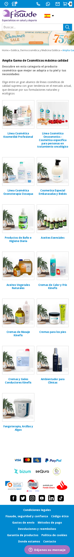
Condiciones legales (37, 510)
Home (5, 50)
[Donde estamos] (7, 4)
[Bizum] (22, 471)
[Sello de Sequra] (42, 471)
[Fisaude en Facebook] (13, 498)
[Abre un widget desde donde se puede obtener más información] (47, 550)
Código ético (60, 516)
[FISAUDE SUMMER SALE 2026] (37, 38)
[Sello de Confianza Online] (57, 471)
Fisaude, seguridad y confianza (27, 516)
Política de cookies (54, 535)
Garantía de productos (22, 535)
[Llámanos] (39, 4)
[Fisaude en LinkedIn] (51, 498)
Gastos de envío (23, 522)
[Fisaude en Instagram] (32, 498)
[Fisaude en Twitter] (23, 498)
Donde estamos (29, 541)
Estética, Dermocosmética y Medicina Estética (35, 50)
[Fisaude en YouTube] (42, 498)
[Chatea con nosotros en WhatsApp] (48, 4)
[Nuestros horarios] (15, 4)
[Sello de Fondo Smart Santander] (56, 485)
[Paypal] (53, 460)
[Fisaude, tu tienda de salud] (20, 16)
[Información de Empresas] (33, 485)
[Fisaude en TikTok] (61, 498)
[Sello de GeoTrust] (14, 485)
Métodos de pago (50, 522)
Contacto (49, 541)
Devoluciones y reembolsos (37, 528)
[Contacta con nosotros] (58, 4)
